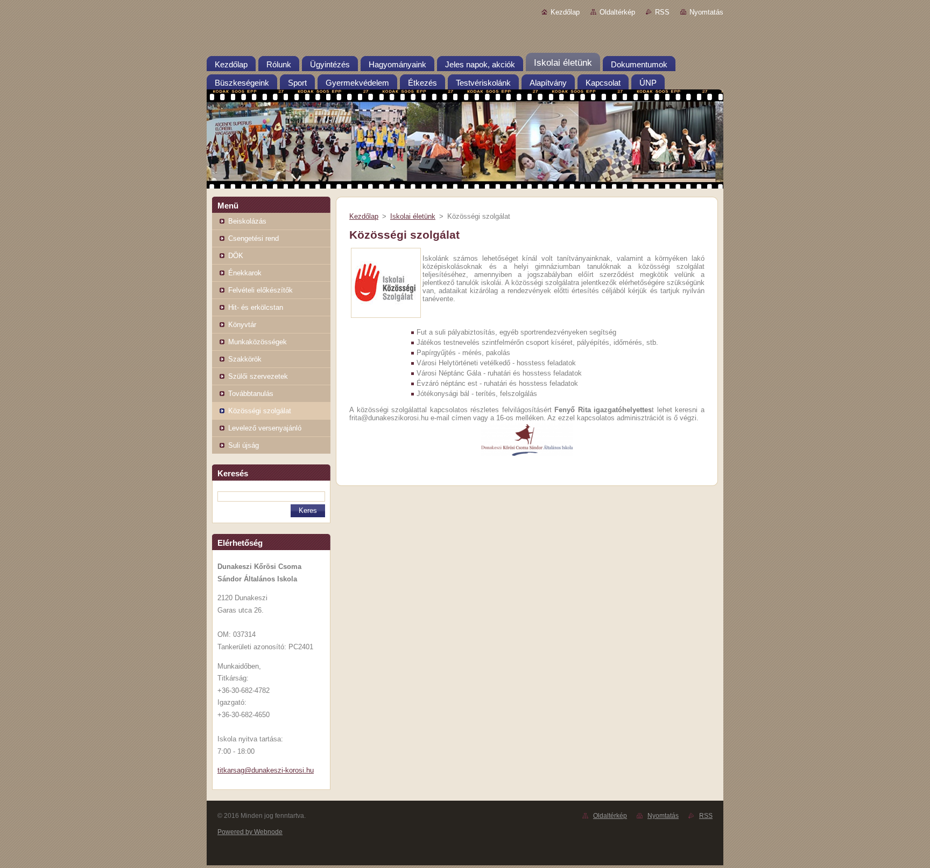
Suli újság (243, 445)
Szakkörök (245, 359)
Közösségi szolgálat (259, 411)
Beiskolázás (247, 221)
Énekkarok (245, 273)
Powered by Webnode (250, 832)
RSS (662, 12)
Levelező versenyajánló (264, 428)
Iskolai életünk (412, 216)
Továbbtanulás (250, 394)
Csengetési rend (253, 238)
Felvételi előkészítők (260, 290)
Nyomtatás (706, 12)
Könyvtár (242, 325)
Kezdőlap (565, 12)
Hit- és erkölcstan (255, 307)
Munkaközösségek (257, 342)
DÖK (235, 256)
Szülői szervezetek (258, 376)
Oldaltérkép (617, 12)
